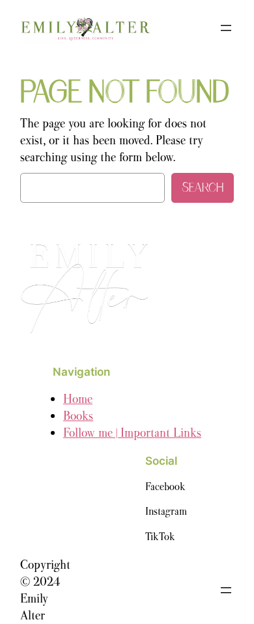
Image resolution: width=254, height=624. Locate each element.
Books (78, 415)
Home (77, 398)
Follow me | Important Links (132, 432)
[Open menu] (226, 28)
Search (202, 187)
